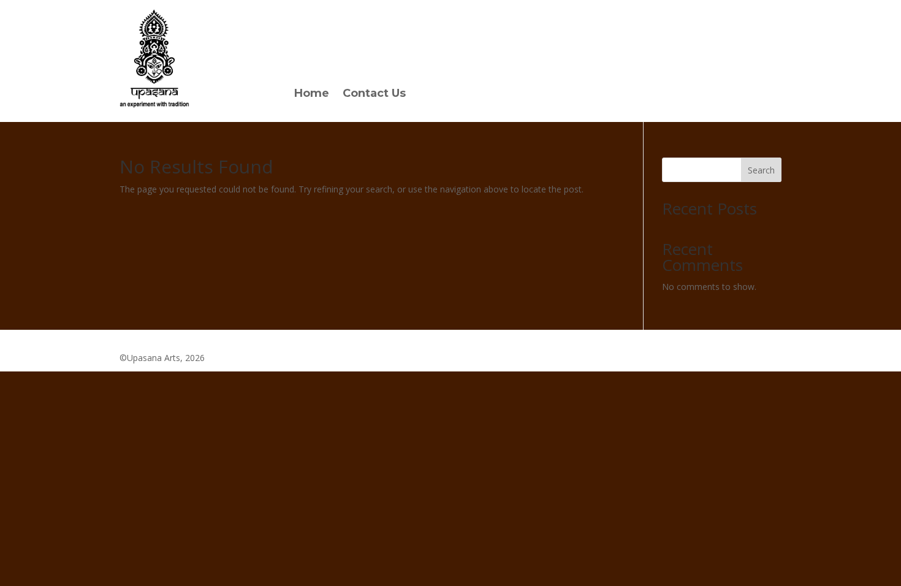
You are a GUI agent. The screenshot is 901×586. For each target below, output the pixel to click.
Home (311, 94)
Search (761, 170)
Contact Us (374, 94)
